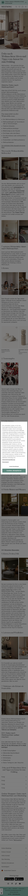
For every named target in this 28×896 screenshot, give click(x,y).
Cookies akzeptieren (14, 470)
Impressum (5, 462)
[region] (14, 448)
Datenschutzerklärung (8, 459)
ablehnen (11, 454)
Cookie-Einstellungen (14, 466)
